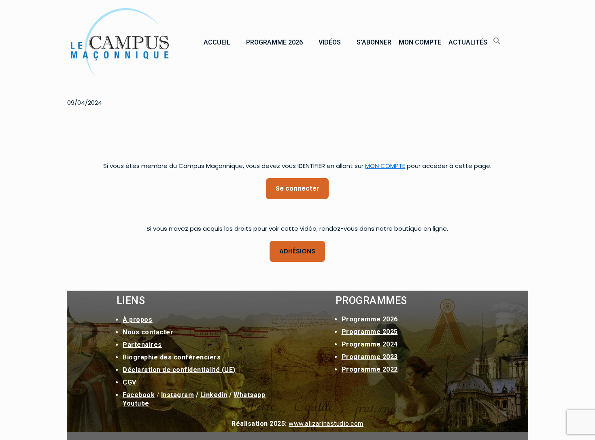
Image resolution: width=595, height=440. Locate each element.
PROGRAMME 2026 (274, 42)
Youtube (136, 403)
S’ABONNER (374, 42)
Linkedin (213, 395)
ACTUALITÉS (467, 42)
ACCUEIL (217, 42)
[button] (221, 42)
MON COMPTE (420, 42)
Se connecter (297, 188)
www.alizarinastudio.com (326, 423)
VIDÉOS (330, 42)
